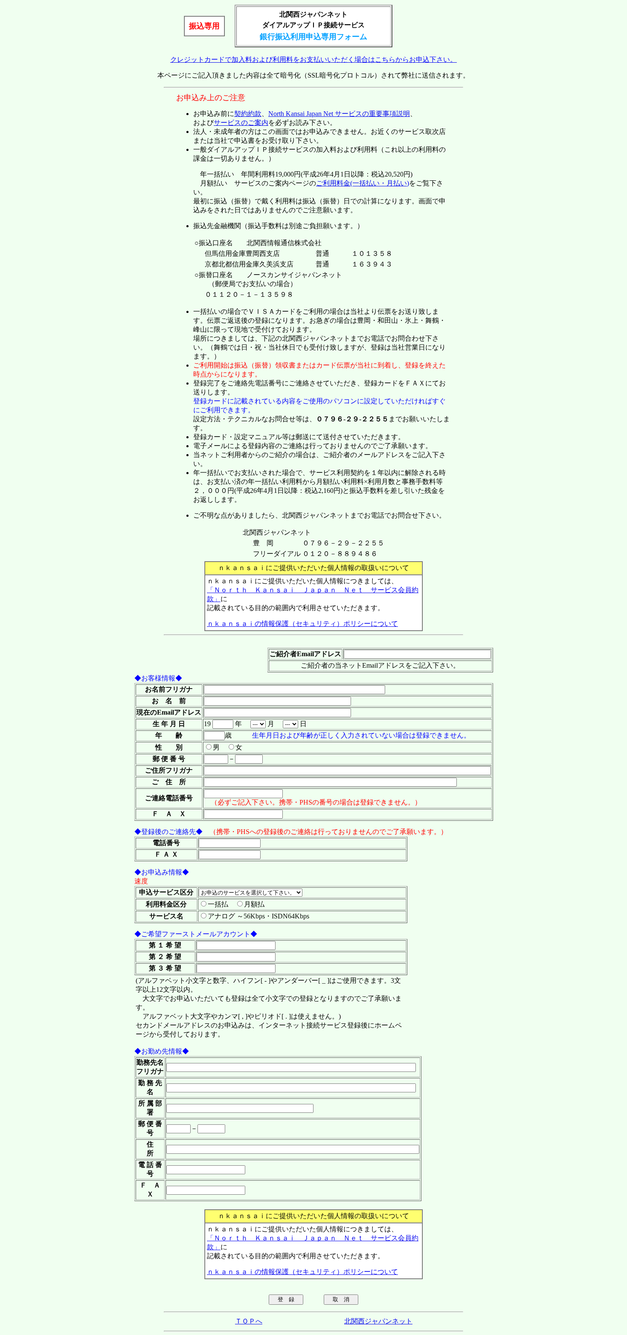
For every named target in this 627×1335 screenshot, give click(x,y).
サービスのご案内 (241, 122)
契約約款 (247, 113)
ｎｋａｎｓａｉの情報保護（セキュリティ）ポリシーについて (302, 623)
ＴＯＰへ (248, 1321)
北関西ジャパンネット (378, 1321)
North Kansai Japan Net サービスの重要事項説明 (339, 113)
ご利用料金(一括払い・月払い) (362, 183)
